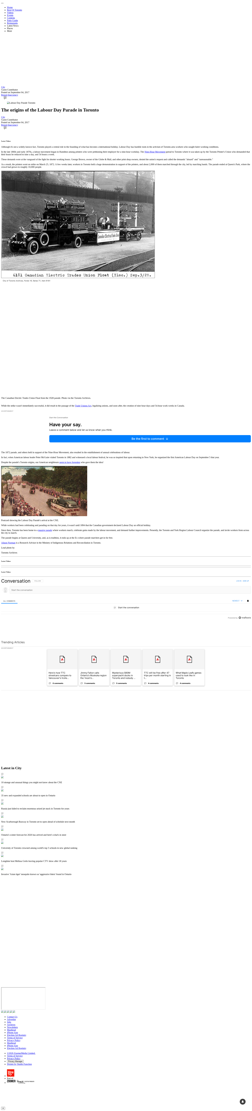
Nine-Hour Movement (155, 152)
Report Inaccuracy (9, 95)
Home (10, 7)
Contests (11, 18)
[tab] (9, 600)
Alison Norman (8, 543)
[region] (126, 606)
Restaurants (12, 23)
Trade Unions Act (83, 405)
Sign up (246, 581)
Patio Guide (12, 20)
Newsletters (12, 1027)
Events (10, 15)
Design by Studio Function (19, 1064)
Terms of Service (15, 1038)
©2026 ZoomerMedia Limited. (21, 1053)
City (3, 87)
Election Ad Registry (16, 1035)
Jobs (9, 1022)
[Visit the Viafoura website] (244, 631)
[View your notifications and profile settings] (248, 601)
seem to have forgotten (69, 462)
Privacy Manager (15, 1061)
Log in (238, 581)
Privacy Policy (13, 1040)
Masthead (11, 1030)
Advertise (11, 1019)
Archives (11, 1024)
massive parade (45, 530)
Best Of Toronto (14, 10)
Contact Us (12, 1017)
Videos (10, 12)
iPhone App (12, 1032)
